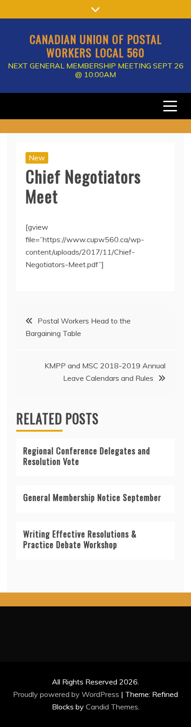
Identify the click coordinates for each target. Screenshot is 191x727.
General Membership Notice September (92, 497)
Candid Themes (112, 706)
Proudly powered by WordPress (67, 694)
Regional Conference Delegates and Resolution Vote (86, 456)
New (37, 157)
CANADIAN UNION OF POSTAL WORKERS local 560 (96, 46)
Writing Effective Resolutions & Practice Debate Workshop (80, 539)
